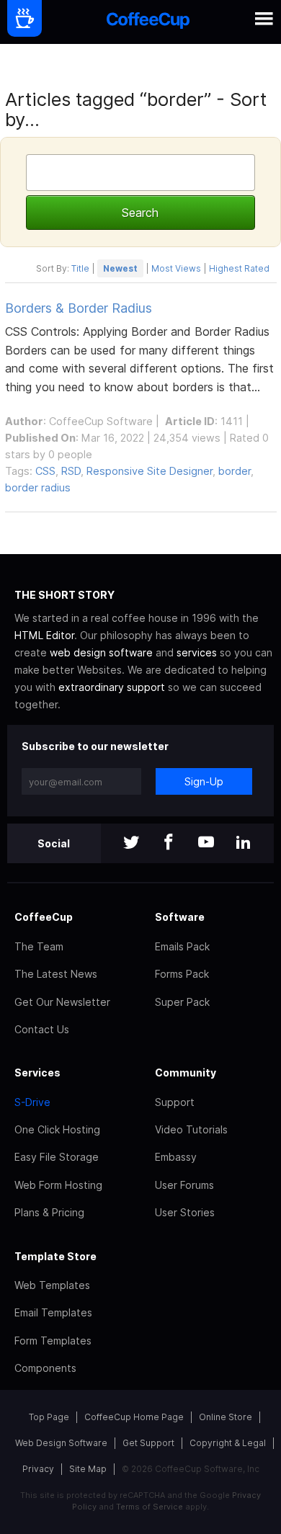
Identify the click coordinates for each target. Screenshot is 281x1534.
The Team (38, 946)
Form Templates (53, 1340)
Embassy (176, 1157)
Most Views (176, 268)
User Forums (184, 1185)
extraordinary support (111, 687)
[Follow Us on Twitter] (131, 843)
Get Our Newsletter (62, 1002)
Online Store (225, 1417)
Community (185, 1072)
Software (180, 917)
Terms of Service (149, 1507)
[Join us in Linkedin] (243, 843)
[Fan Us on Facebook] (168, 843)
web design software (101, 652)
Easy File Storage (56, 1157)
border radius (38, 487)
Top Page (49, 1417)
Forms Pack (182, 974)
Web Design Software (61, 1442)
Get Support (148, 1442)
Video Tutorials (191, 1129)
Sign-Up (203, 781)
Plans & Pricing (49, 1212)
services (197, 652)
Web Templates (52, 1285)
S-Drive (32, 1102)
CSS (45, 471)
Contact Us (41, 1029)
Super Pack (182, 1002)
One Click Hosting (57, 1129)
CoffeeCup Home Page (134, 1417)
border (234, 471)
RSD (71, 471)
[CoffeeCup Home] (148, 22)
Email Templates (53, 1312)
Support (175, 1102)
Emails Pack (182, 946)
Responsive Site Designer (149, 471)
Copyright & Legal (227, 1442)
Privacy (38, 1468)
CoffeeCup (43, 917)
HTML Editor (44, 635)
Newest (120, 268)
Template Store (55, 1256)
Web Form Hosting (58, 1185)
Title (80, 268)
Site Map (88, 1468)
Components (45, 1368)
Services (37, 1072)
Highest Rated (239, 268)
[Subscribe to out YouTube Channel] (206, 843)
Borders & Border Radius (78, 308)
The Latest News (55, 974)
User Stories (185, 1212)
